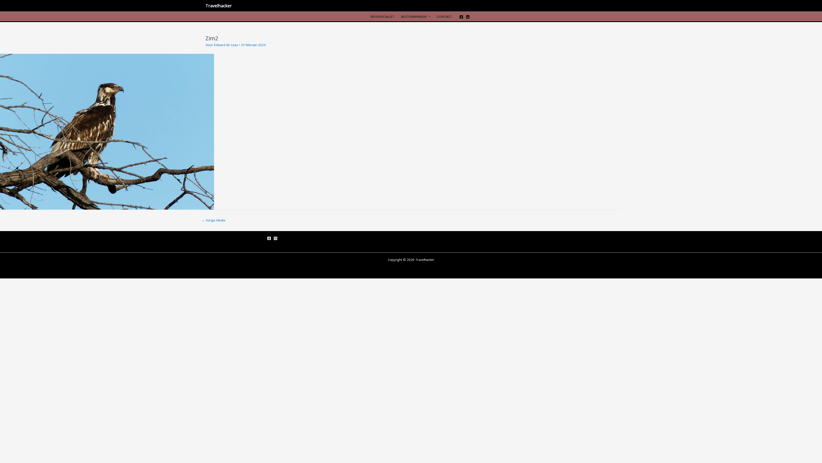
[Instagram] (275, 238)
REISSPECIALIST (382, 16)
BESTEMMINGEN (413, 16)
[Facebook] (461, 17)
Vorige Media (213, 220)
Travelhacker (219, 6)
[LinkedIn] (468, 17)
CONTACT (444, 16)
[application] (428, 16)
